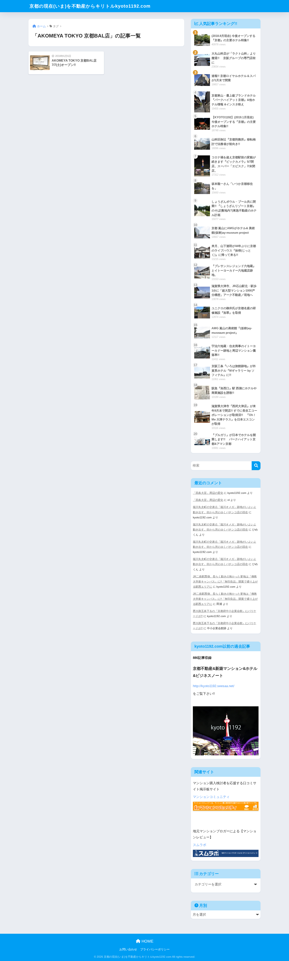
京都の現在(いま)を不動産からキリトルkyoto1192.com (89, 6)
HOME (146, 941)
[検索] (256, 465)
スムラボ (199, 845)
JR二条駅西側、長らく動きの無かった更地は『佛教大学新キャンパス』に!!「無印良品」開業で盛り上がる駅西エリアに (225, 581)
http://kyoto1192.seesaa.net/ (213, 686)
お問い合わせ (128, 949)
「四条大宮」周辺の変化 (208, 492)
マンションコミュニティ (211, 797)
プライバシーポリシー (155, 949)
